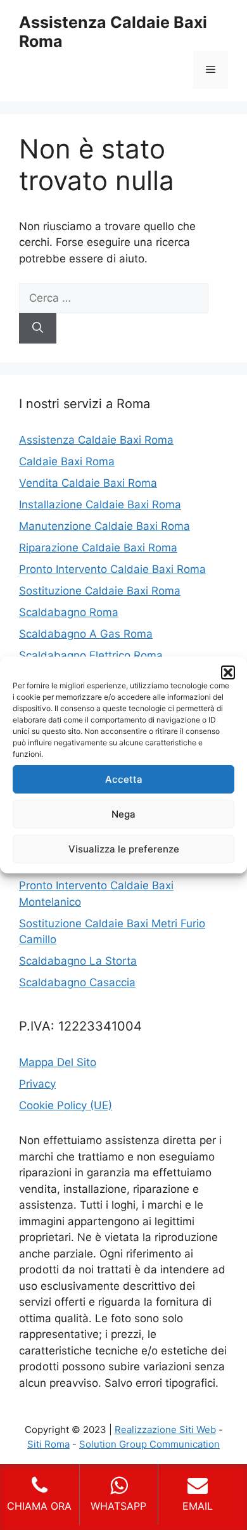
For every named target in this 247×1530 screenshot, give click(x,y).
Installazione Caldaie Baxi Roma (100, 504)
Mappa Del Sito (57, 1062)
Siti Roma (48, 1444)
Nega (123, 814)
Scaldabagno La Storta (78, 961)
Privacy (37, 1083)
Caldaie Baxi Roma (67, 461)
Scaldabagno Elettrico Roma (91, 655)
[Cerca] (37, 328)
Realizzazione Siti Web (165, 1430)
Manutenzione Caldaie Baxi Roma (104, 526)
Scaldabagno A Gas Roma (86, 633)
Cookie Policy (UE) (65, 1105)
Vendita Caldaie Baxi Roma (88, 483)
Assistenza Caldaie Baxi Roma (96, 440)
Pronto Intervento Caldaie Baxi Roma (112, 569)
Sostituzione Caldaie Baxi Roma (99, 590)
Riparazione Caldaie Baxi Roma (98, 547)
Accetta (123, 779)
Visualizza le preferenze (123, 849)
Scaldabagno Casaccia (77, 982)
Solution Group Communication (149, 1444)
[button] (228, 672)
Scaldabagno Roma (68, 612)
